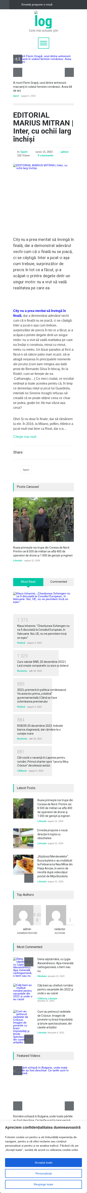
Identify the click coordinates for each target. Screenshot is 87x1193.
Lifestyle (17, 560)
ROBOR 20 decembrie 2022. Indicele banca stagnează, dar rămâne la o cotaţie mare (40, 729)
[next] (69, 72)
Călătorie (22, 771)
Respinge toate (43, 1184)
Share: (18, 452)
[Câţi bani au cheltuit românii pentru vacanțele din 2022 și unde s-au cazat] (23, 994)
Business (22, 671)
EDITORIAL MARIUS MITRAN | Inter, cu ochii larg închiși (43, 127)
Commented (58, 581)
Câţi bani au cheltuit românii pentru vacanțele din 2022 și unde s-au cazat (55, 989)
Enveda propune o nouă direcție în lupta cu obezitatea (36, 4)
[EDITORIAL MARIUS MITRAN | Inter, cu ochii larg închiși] (43, 194)
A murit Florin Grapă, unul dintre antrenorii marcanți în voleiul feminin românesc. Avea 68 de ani (42, 86)
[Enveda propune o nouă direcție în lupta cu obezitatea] (23, 838)
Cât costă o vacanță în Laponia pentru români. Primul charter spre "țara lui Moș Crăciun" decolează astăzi (42, 761)
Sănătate (42, 976)
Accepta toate (43, 1162)
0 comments (45, 155)
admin (65, 151)
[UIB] (43, 21)
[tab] (28, 583)
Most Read (28, 581)
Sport (16, 96)
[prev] (17, 72)
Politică (21, 643)
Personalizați (43, 1173)
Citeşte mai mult (24, 436)
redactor (59, 929)
